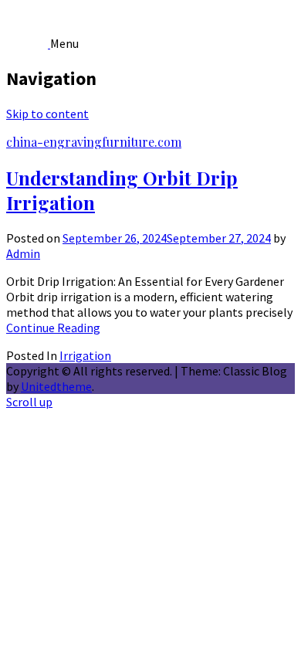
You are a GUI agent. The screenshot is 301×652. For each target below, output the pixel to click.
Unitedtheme (56, 386)
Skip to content (47, 113)
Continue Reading (53, 327)
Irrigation (85, 355)
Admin (23, 253)
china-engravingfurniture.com (93, 142)
